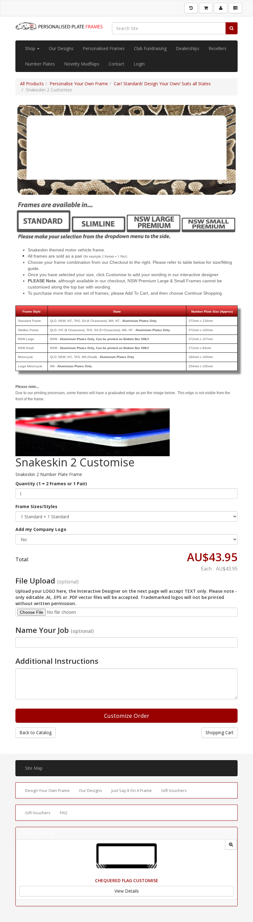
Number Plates (40, 64)
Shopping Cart (219, 732)
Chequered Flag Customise (126, 880)
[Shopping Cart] (206, 8)
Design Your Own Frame (47, 790)
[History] (191, 8)
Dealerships (187, 48)
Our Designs (61, 48)
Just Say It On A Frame (131, 790)
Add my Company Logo (40, 529)
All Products (32, 83)
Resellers (217, 48)
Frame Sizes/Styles (36, 506)
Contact (116, 64)
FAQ (63, 812)
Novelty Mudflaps (81, 64)
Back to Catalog (35, 732)
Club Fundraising (150, 48)
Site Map (34, 768)
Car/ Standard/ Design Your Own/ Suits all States (162, 83)
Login (139, 64)
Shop (30, 48)
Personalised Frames (104, 48)
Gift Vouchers (174, 790)
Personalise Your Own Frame (79, 83)
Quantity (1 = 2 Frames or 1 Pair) (51, 483)
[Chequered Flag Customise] (231, 845)
